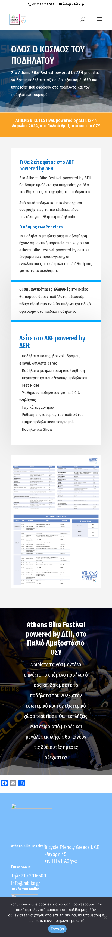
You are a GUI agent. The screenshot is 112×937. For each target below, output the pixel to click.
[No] (105, 917)
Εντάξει (57, 929)
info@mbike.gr (25, 883)
